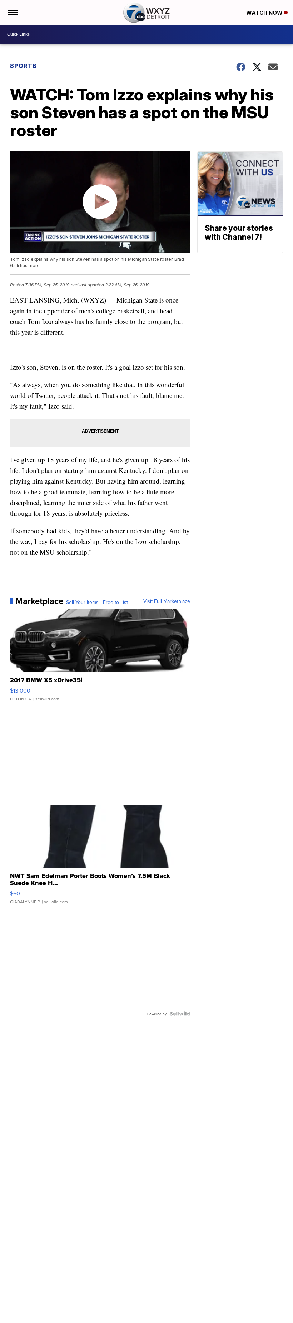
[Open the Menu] (12, 12)
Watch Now (265, 12)
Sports (23, 65)
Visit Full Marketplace (166, 601)
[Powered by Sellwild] (179, 1013)
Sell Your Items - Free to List (97, 602)
